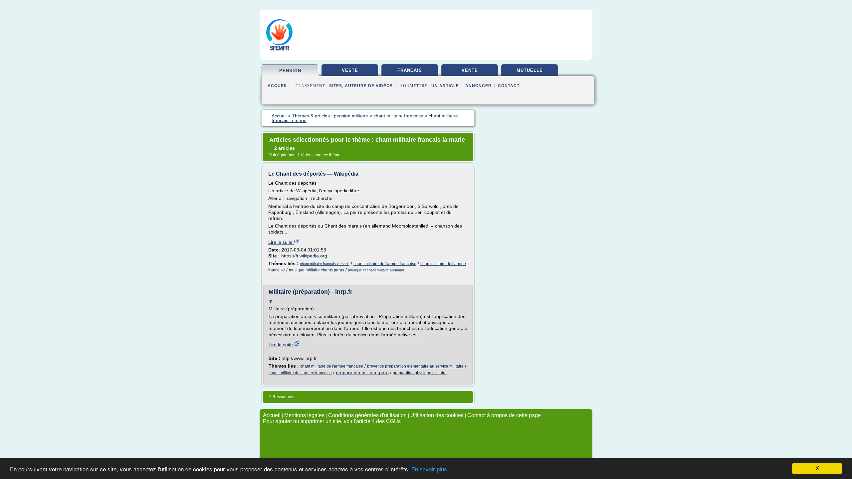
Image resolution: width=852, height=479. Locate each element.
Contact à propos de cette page (504, 415)
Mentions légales (304, 415)
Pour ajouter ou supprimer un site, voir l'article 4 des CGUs (332, 421)
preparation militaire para (362, 372)
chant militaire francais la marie (324, 264)
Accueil (278, 85)
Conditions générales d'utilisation (367, 415)
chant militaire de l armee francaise (300, 373)
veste (350, 70)
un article (445, 85)
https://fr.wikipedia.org (304, 255)
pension (290, 70)
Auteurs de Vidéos (369, 85)
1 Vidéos (306, 155)
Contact (509, 85)
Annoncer (478, 85)
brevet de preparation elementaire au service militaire (415, 366)
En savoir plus (429, 469)
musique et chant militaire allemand (376, 270)
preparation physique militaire (420, 373)
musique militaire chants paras (316, 270)
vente (470, 70)
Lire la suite (281, 242)
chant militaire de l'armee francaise (384, 263)
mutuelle (530, 70)
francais (409, 70)
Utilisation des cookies (437, 415)
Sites (335, 85)
